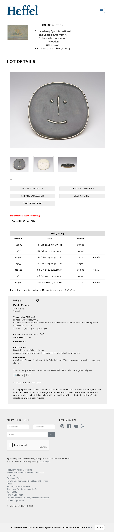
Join (51, 434)
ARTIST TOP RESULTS (32, 189)
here (90, 528)
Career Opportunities (16, 500)
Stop (28, 375)
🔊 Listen (18, 375)
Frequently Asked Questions (19, 469)
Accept (99, 528)
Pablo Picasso (21, 305)
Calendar (11, 475)
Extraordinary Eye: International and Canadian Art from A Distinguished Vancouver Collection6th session (53, 38)
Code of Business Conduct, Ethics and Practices (28, 497)
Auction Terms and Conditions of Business (25, 472)
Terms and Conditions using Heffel (22, 489)
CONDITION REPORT (32, 204)
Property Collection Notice (18, 486)
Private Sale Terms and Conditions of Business (27, 480)
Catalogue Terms (14, 478)
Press (9, 483)
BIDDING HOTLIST (82, 196)
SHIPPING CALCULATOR (32, 196)
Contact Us (12, 492)
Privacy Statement (15, 494)
